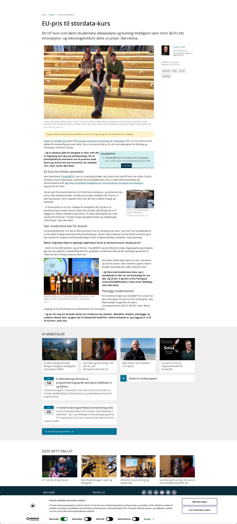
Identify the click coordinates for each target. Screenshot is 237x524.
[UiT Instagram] (150, 492)
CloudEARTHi (67, 176)
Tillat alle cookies (199, 502)
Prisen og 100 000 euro (55, 140)
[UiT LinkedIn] (168, 492)
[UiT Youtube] (162, 492)
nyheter (52, 15)
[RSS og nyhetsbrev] (174, 492)
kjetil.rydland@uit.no (180, 51)
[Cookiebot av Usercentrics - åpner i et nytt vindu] (33, 519)
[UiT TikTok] (156, 492)
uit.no (44, 15)
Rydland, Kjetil (179, 47)
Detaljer (147, 519)
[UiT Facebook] (144, 492)
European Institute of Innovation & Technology (101, 140)
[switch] (87, 519)
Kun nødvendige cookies (199, 510)
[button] (126, 165)
